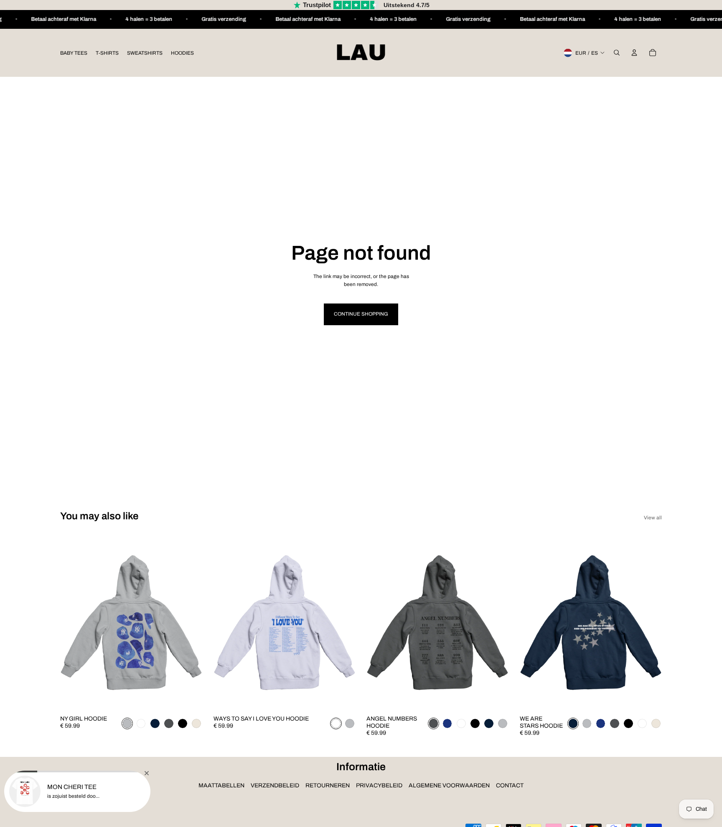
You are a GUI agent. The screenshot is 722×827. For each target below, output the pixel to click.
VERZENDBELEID (275, 785)
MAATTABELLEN (221, 785)
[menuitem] (73, 52)
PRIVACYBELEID (379, 785)
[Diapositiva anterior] (72, 622)
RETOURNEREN (327, 785)
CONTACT (510, 785)
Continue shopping (361, 314)
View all (653, 518)
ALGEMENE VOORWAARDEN (449, 785)
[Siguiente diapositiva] (190, 622)
